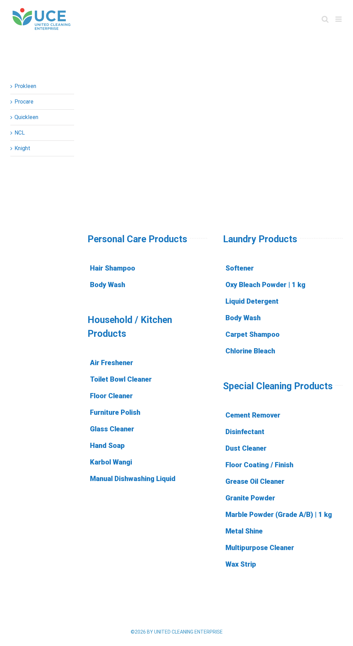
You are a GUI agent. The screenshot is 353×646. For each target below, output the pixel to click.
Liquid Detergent (252, 301)
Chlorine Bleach (250, 351)
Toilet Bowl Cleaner (121, 379)
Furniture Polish (115, 412)
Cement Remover (252, 415)
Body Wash (107, 285)
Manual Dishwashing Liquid (132, 478)
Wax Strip (240, 564)
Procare (23, 101)
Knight (22, 148)
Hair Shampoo (112, 268)
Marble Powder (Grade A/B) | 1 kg (278, 514)
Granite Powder (250, 498)
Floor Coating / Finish (259, 465)
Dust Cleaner (245, 448)
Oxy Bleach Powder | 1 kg (265, 285)
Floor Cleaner (111, 396)
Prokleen (25, 86)
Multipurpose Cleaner (259, 548)
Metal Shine (244, 531)
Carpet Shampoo (252, 334)
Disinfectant (244, 432)
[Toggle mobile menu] (339, 19)
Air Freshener (111, 363)
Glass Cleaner (112, 429)
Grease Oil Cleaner (254, 481)
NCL (19, 132)
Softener (239, 268)
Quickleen (26, 117)
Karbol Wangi (111, 462)
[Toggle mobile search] (325, 19)
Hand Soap (107, 445)
